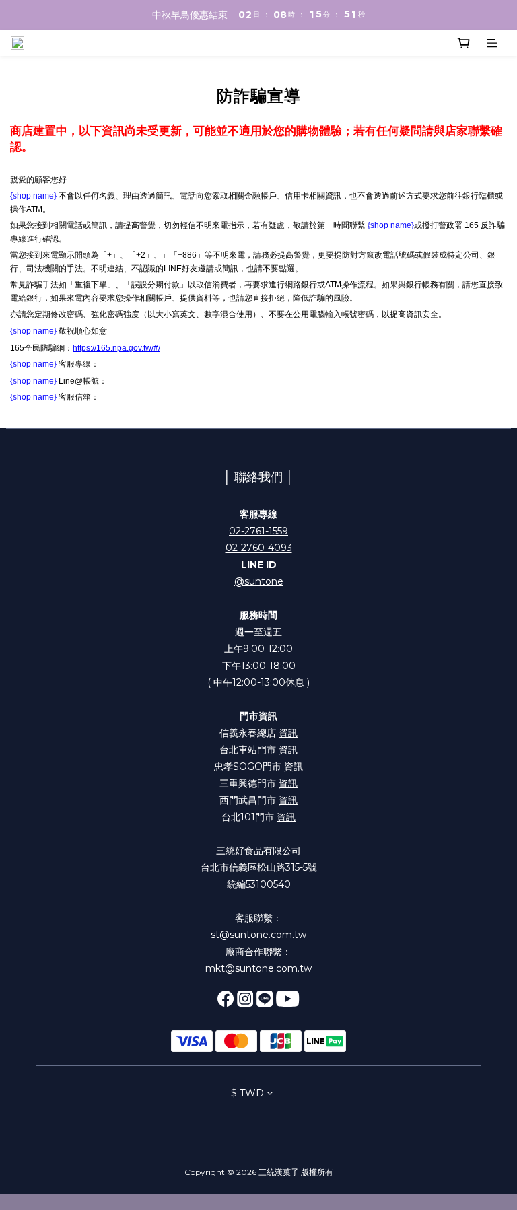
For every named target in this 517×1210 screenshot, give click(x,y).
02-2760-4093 (259, 548)
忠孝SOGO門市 (258, 766)
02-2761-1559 (258, 531)
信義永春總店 (258, 733)
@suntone (258, 581)
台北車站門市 (258, 750)
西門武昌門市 (258, 800)
